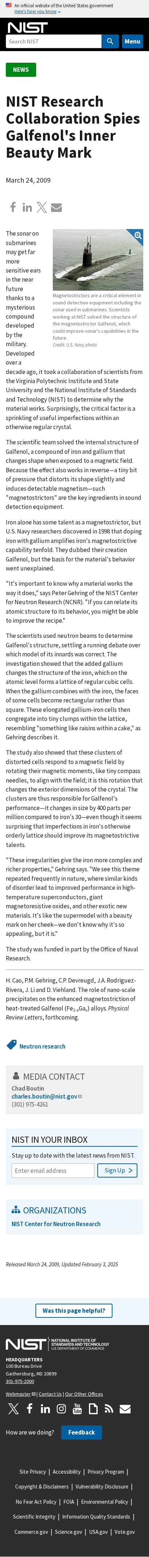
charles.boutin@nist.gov (44, 1096)
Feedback (81, 1432)
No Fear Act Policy (36, 1501)
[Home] (28, 27)
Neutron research (42, 1046)
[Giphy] (93, 1409)
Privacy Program (106, 1471)
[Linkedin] (27, 207)
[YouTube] (77, 1409)
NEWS (21, 70)
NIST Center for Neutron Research (56, 1224)
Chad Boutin (28, 1088)
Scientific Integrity (34, 1516)
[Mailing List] (125, 1409)
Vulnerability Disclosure (102, 1486)
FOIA (68, 1501)
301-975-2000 (20, 1381)
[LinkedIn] (46, 1409)
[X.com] (42, 207)
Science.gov (68, 1531)
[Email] (56, 207)
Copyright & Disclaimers (42, 1486)
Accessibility (67, 1471)
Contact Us (50, 1394)
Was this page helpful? (74, 1311)
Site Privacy (33, 1471)
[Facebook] (13, 207)
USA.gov (98, 1531)
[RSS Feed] (109, 1409)
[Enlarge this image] (98, 260)
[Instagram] (61, 1409)
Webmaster (18, 1394)
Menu (132, 41)
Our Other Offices (84, 1394)
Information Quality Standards (96, 1516)
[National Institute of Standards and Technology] (57, 1344)
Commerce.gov (31, 1531)
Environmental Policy (104, 1501)
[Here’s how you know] (74, 9)
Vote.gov (125, 1531)
